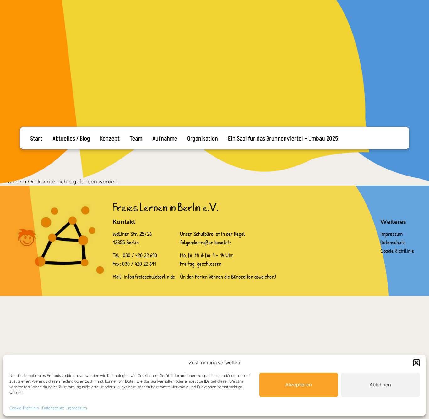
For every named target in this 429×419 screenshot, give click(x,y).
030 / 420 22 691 (139, 264)
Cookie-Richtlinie (24, 407)
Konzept (110, 138)
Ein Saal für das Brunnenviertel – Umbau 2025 (283, 138)
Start (36, 138)
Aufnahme (164, 138)
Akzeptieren (298, 385)
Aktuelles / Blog (71, 138)
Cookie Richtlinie (397, 251)
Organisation (202, 138)
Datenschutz (53, 407)
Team (136, 138)
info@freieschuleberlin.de (149, 277)
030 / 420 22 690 (140, 255)
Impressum (77, 407)
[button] (416, 363)
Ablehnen (380, 385)
